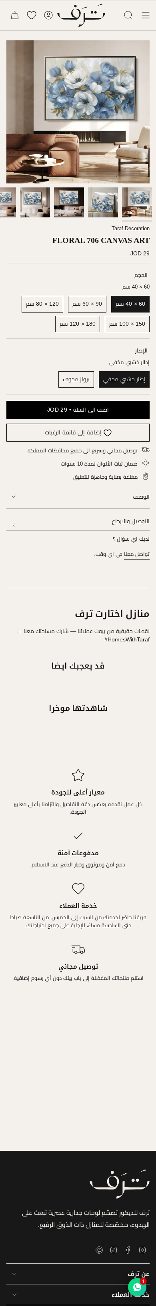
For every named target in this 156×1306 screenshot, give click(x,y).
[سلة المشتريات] (14, 15)
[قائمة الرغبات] (31, 15)
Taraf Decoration (131, 228)
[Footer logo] (120, 1183)
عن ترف (139, 1273)
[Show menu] (146, 15)
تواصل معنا (137, 554)
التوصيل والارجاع (131, 521)
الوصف (141, 497)
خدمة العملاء (131, 1294)
